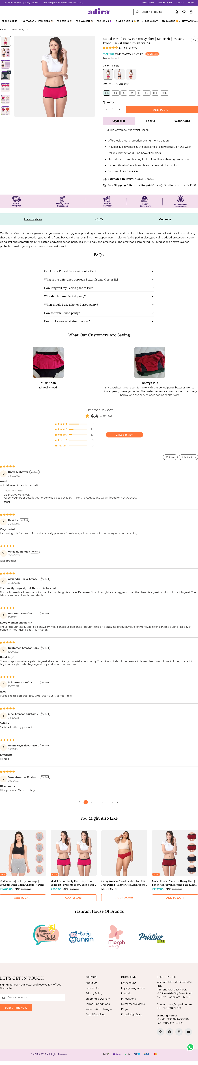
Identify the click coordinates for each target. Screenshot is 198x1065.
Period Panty (18, 29)
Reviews (165, 219)
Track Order (148, 2)
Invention (127, 993)
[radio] (108, 74)
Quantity (108, 102)
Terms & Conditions (98, 1004)
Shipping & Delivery (98, 998)
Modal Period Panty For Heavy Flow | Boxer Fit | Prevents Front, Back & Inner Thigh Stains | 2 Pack (73, 883)
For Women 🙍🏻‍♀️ (84, 21)
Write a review (124, 434)
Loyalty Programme (133, 988)
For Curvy (151, 21)
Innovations (128, 998)
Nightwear (27, 21)
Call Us (180, 2)
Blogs (191, 2)
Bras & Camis (9, 21)
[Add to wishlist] (194, 39)
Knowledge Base (131, 1014)
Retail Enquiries (95, 1014)
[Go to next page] (118, 802)
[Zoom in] (88, 42)
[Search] (137, 12)
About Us (91, 982)
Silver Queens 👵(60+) (128, 21)
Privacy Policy (94, 993)
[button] (191, 11)
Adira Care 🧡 (170, 21)
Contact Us (92, 988)
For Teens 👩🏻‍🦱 (64, 21)
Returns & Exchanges (99, 1009)
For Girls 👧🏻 (45, 21)
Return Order (165, 2)
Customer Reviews (133, 1004)
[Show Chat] (191, 1047)
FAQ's (99, 219)
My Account (128, 982)
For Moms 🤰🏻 (104, 21)
